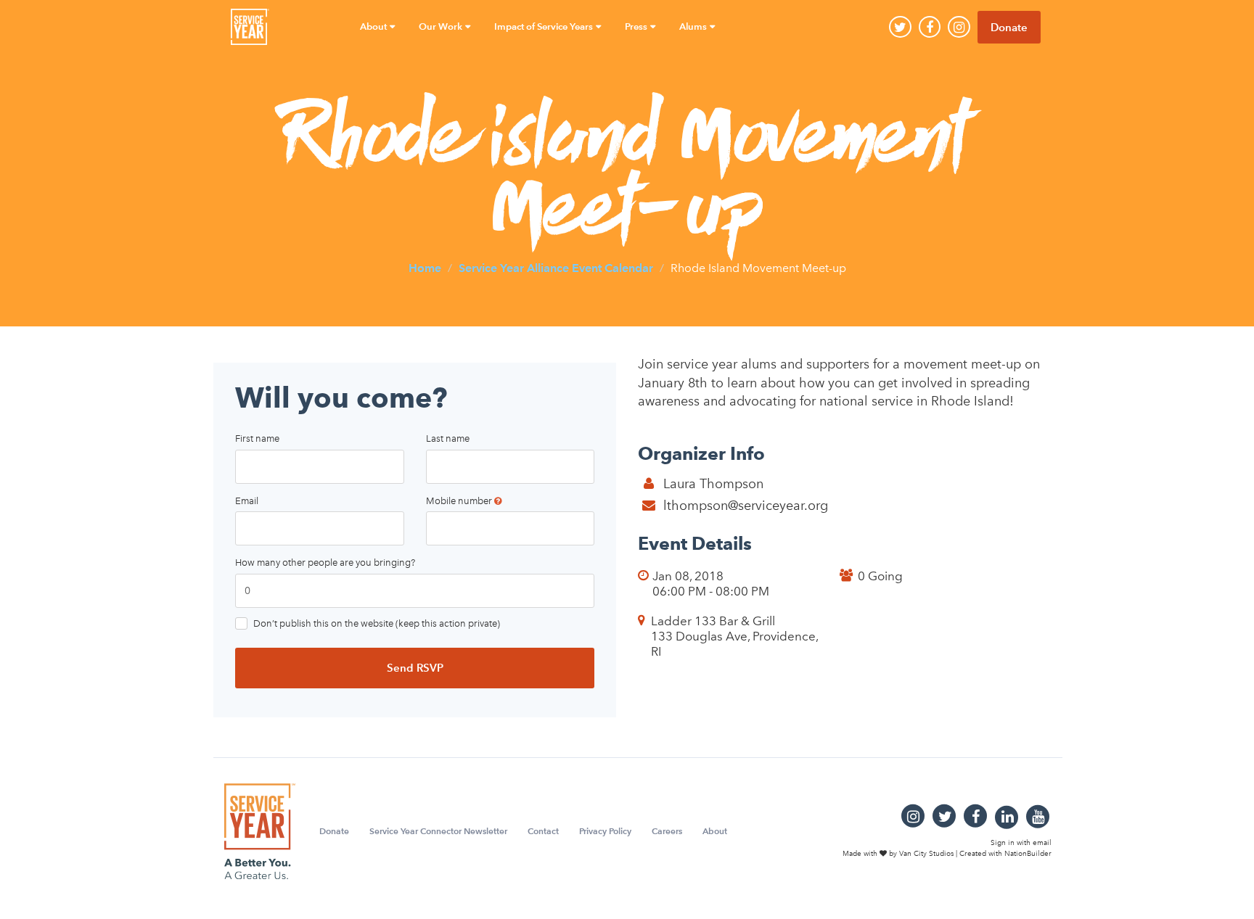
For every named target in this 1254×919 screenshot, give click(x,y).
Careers (667, 830)
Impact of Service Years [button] (544, 26)
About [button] (374, 26)
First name (257, 438)
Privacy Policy (605, 830)
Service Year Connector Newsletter (438, 830)
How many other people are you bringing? (325, 562)
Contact (543, 830)
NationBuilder (1028, 853)
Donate (1009, 27)
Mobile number (460, 500)
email (1042, 842)
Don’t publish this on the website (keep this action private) (376, 623)
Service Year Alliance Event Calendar (556, 267)
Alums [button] (694, 26)
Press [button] (637, 26)
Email (246, 500)
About (714, 830)
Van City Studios (926, 853)
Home (425, 267)
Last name (448, 438)
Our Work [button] (441, 26)
